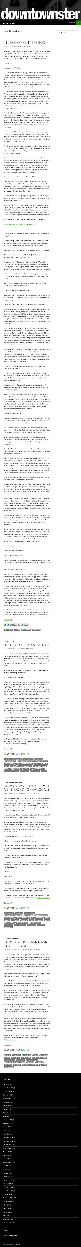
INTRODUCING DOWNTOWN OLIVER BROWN (26, 944)
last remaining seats (25, 766)
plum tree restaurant (40, 1057)
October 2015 (7, 1091)
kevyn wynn (44, 1055)
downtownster (10, 761)
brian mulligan (28, 759)
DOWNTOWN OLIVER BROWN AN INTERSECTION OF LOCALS (26, 787)
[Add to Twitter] (27, 624)
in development (37, 917)
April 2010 (6, 1173)
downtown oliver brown (13, 915)
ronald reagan (10, 1060)
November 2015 (8, 1088)
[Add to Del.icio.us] (8, 624)
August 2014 (7, 1102)
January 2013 (7, 1127)
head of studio (42, 761)
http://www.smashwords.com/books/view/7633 (20, 224)
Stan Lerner (19, 46)
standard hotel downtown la (15, 1062)
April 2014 (6, 1113)
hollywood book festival (24, 763)
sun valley (40, 1062)
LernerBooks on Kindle (10, 1235)
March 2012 (6, 1134)
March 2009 (6, 1219)
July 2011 (6, 1155)
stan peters (31, 925)
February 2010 (7, 1180)
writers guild (9, 1067)
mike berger (15, 920)
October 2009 (7, 1194)
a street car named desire (13, 759)
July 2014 (6, 1105)
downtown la (29, 913)
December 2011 (8, 1137)
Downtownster (9, 23)
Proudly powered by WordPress (11, 1244)
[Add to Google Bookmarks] (16, 624)
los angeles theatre (40, 766)
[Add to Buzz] (5, 624)
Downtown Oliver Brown (13, 782)
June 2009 (6, 1208)
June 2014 (6, 1109)
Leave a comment (33, 793)
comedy (17, 629)
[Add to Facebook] (13, 624)
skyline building (35, 922)
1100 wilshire (9, 913)
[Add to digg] (11, 624)
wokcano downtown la (31, 1064)
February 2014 (7, 1120)
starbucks (41, 925)
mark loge (8, 768)
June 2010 (6, 1166)
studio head (35, 771)
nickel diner (15, 1057)
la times (13, 766)
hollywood (26, 629)
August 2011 (7, 1152)
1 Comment (29, 46)
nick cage (24, 920)
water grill (8, 927)
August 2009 (7, 1201)
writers (44, 771)
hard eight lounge (41, 915)
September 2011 (8, 1148)
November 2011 (8, 1141)
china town (16, 1055)
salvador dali (9, 922)
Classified (72, 22)
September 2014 (8, 1098)
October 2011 (7, 1144)
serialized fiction (22, 922)
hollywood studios (41, 763)
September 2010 (8, 1162)
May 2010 (6, 1169)
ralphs (47, 920)
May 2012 (6, 1130)
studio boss (25, 771)
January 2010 (7, 1183)
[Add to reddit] (19, 624)
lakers (7, 1057)
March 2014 (6, 1116)
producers (17, 768)
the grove (8, 1064)
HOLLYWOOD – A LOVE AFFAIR (26, 645)
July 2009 (6, 1205)
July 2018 (6, 1084)
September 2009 (8, 1198)
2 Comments (32, 648)
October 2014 (7, 1095)
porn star (39, 920)
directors (39, 759)
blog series (8, 629)
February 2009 (7, 1223)
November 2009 (8, 1191)
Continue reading (43, 614)
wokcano (17, 1064)
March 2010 (6, 1176)
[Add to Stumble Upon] (22, 624)
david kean (19, 913)
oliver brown (26, 1057)
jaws (6, 766)
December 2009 (8, 1187)
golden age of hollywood (26, 761)
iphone (35, 1055)
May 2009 (6, 1212)
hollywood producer (23, 917)
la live (7, 920)
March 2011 (6, 1159)
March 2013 (6, 1123)
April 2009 (6, 1215)
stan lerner (36, 629)
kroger (47, 917)
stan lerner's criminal (12, 771)
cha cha (7, 1055)
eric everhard (28, 915)
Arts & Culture (9, 39)
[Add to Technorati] (24, 624)
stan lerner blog (39, 768)
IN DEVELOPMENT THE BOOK (26, 42)
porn (31, 920)
